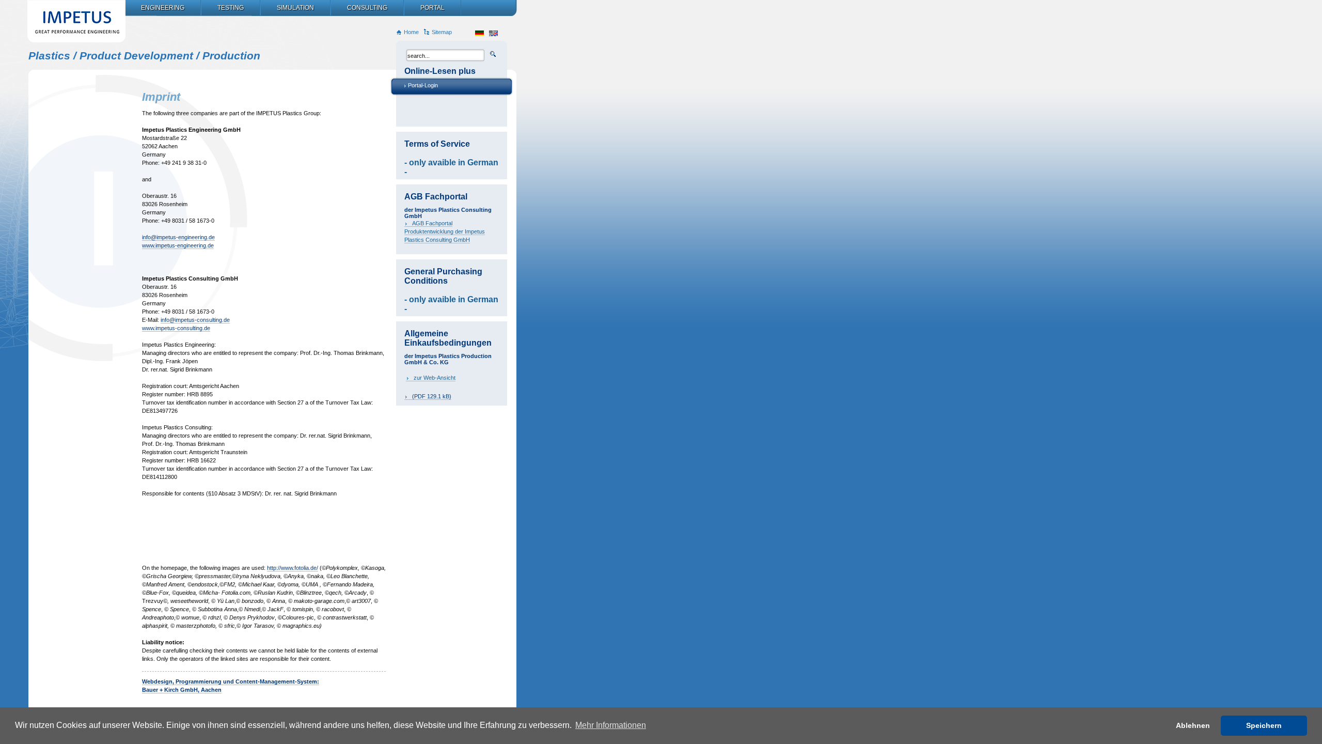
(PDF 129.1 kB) (431, 396)
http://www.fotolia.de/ (292, 568)
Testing (230, 7)
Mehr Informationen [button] (610, 725)
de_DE (479, 33)
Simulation (295, 7)
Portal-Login (423, 85)
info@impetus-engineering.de (178, 237)
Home (411, 32)
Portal (432, 7)
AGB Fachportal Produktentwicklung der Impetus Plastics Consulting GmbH (444, 231)
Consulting (367, 7)
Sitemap (442, 32)
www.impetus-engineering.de (178, 245)
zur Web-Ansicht (434, 378)
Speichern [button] (1264, 725)
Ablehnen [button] (1193, 725)
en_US (493, 33)
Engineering (162, 7)
